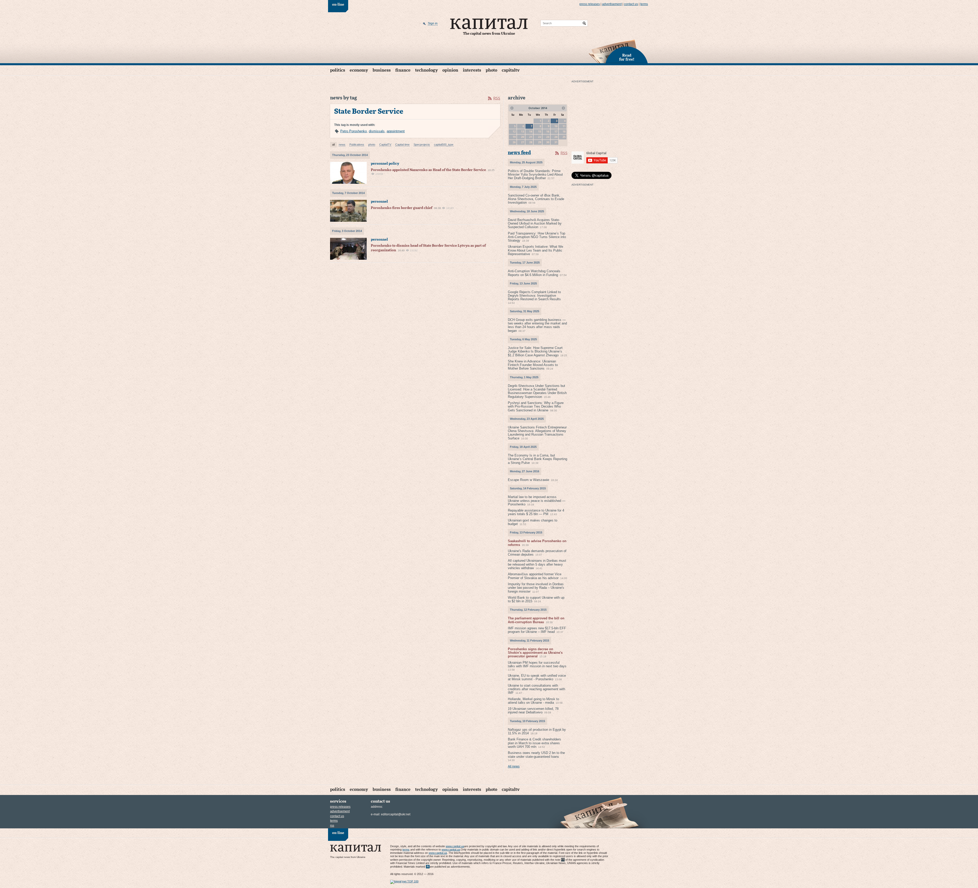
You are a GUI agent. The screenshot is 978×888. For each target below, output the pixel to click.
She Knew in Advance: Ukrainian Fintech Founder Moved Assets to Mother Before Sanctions (533, 365)
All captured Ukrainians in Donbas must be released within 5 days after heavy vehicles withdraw (537, 564)
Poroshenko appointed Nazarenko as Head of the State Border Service (428, 170)
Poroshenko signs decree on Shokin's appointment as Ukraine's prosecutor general (535, 652)
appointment (396, 131)
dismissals (377, 131)
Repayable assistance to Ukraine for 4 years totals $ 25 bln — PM (536, 512)
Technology (426, 70)
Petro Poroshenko (353, 131)
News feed (519, 152)
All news (514, 766)
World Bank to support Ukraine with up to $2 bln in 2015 (536, 599)
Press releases (589, 4)
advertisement (612, 4)
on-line (338, 4)
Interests (472, 70)
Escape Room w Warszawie (528, 480)
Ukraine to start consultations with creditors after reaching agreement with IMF (536, 689)
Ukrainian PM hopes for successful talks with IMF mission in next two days (537, 664)
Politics (337, 70)
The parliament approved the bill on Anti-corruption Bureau (536, 620)
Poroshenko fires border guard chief (401, 208)
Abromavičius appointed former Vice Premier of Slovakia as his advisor (534, 576)
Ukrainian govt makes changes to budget (532, 522)
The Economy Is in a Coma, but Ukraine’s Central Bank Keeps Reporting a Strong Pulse (537, 459)
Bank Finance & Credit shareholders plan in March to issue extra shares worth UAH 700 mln (534, 743)
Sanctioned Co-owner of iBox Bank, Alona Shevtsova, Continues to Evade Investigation (536, 199)
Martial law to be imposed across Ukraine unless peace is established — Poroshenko (536, 500)
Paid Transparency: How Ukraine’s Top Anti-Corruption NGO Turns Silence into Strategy (537, 237)
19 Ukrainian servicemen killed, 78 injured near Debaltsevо (533, 710)
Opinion (450, 70)
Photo (491, 70)
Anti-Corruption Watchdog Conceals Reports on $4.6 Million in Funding (534, 273)
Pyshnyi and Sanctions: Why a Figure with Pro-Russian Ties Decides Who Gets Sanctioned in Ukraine (536, 406)
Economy (359, 70)
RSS (496, 98)
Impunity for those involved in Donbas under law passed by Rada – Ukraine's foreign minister (536, 587)
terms (644, 4)
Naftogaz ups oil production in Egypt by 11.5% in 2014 (537, 731)
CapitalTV (511, 70)
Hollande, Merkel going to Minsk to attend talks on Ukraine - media (533, 700)
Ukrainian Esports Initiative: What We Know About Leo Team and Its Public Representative (535, 250)
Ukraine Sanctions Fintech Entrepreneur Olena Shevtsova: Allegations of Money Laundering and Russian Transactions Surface (537, 432)
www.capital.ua (455, 846)
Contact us (631, 4)
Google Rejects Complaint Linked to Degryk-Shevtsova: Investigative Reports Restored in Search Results (534, 295)
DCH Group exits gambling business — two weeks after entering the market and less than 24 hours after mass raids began (537, 325)
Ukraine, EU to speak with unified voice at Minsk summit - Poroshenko (537, 677)
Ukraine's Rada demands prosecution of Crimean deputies (537, 552)
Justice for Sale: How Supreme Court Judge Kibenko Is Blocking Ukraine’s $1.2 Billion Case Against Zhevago (535, 351)
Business (382, 70)
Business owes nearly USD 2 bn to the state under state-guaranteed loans (536, 754)
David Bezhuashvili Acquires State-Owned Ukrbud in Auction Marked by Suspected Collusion (535, 223)
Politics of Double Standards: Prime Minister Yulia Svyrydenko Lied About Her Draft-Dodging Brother (535, 174)
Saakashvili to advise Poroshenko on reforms (537, 542)
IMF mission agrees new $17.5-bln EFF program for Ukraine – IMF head (537, 630)
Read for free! (626, 58)
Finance (403, 70)
